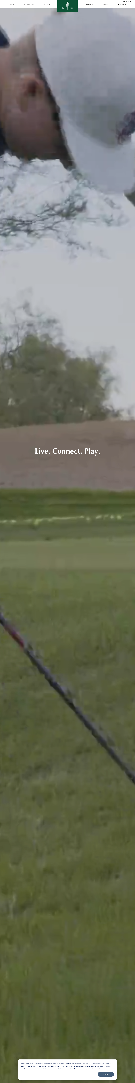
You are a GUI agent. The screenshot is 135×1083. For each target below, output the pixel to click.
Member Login (126, 1)
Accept (105, 1074)
